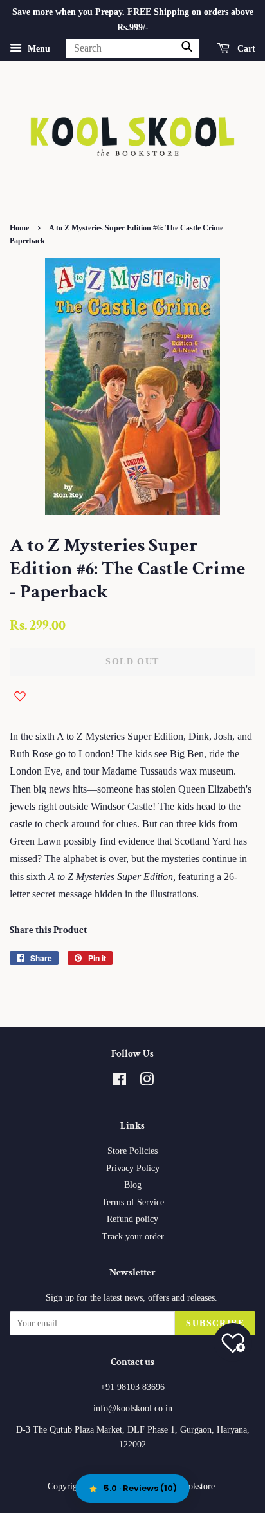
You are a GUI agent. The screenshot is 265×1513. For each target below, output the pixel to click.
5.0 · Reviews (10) (140, 1488)
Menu (37, 48)
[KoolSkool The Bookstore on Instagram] (147, 1082)
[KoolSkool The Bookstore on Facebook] (119, 1082)
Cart (245, 48)
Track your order (133, 1236)
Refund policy (132, 1219)
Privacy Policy (133, 1168)
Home (19, 227)
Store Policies (132, 1151)
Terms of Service (133, 1202)
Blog (133, 1185)
